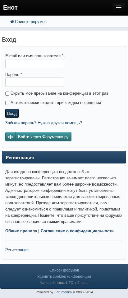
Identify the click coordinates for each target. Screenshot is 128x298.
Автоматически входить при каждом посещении (55, 102)
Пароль (13, 74)
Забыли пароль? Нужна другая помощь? (43, 122)
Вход (12, 113)
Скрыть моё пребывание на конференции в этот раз (58, 93)
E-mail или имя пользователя (34, 56)
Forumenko (63, 291)
